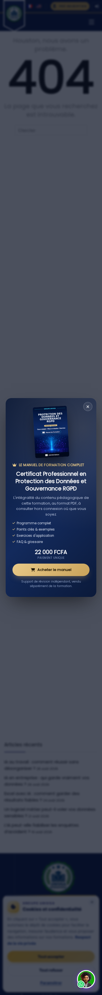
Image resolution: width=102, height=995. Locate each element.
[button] (86, 979)
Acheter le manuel (54, 569)
